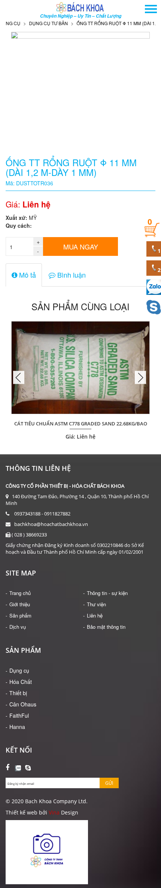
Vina (54, 812)
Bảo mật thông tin (106, 626)
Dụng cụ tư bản (40, 23)
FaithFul (19, 715)
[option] (80, 377)
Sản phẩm (20, 615)
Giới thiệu (19, 604)
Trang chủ (20, 593)
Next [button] (140, 377)
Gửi (109, 783)
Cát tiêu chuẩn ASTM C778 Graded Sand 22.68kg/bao (80, 424)
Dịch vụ (17, 626)
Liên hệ (95, 615)
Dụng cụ (19, 670)
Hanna (17, 726)
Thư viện (96, 604)
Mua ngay (80, 246)
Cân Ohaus (22, 704)
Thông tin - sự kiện (107, 593)
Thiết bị (18, 693)
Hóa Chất (20, 681)
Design (69, 812)
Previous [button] (18, 377)
